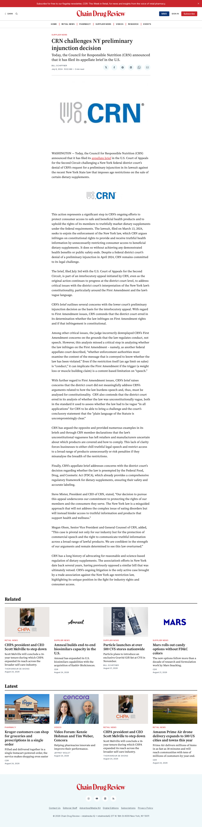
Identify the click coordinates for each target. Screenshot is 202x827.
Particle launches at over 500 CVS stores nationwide (124, 646)
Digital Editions (111, 808)
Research (133, 24)
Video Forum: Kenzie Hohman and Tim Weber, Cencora (74, 736)
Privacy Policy (145, 808)
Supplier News (103, 24)
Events (147, 24)
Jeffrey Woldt (62, 753)
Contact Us (55, 808)
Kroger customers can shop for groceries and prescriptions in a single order (27, 738)
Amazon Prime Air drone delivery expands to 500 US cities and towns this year (174, 736)
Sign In (175, 14)
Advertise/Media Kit (90, 808)
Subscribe (189, 13)
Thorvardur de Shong (17, 669)
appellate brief (101, 158)
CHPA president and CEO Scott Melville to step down (26, 646)
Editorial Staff (70, 808)
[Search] (16, 14)
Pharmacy (85, 24)
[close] (198, 3)
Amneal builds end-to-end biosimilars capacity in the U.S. (75, 649)
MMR (164, 13)
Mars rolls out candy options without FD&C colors (170, 649)
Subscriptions (128, 808)
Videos (119, 24)
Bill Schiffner (59, 65)
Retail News (68, 24)
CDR (56, 669)
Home (54, 24)
